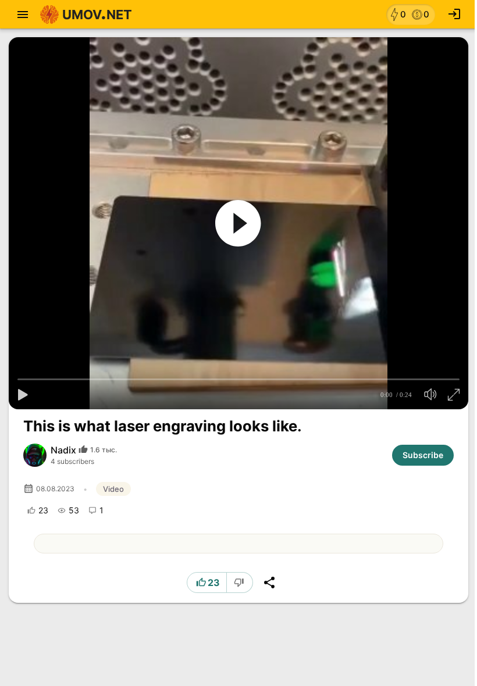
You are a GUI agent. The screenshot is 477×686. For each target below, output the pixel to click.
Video (113, 489)
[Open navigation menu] (22, 14)
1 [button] (101, 510)
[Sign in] (454, 14)
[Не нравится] (240, 582)
